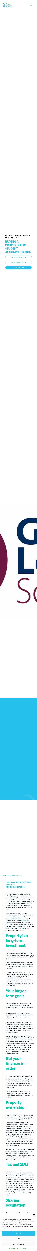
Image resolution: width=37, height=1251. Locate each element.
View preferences (18, 1244)
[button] (34, 1215)
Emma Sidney (13, 917)
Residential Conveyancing (16, 919)
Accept (18, 1233)
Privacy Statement (22, 1248)
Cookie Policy (12, 1248)
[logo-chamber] (8, 3)
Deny (18, 1238)
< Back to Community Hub (12, 875)
